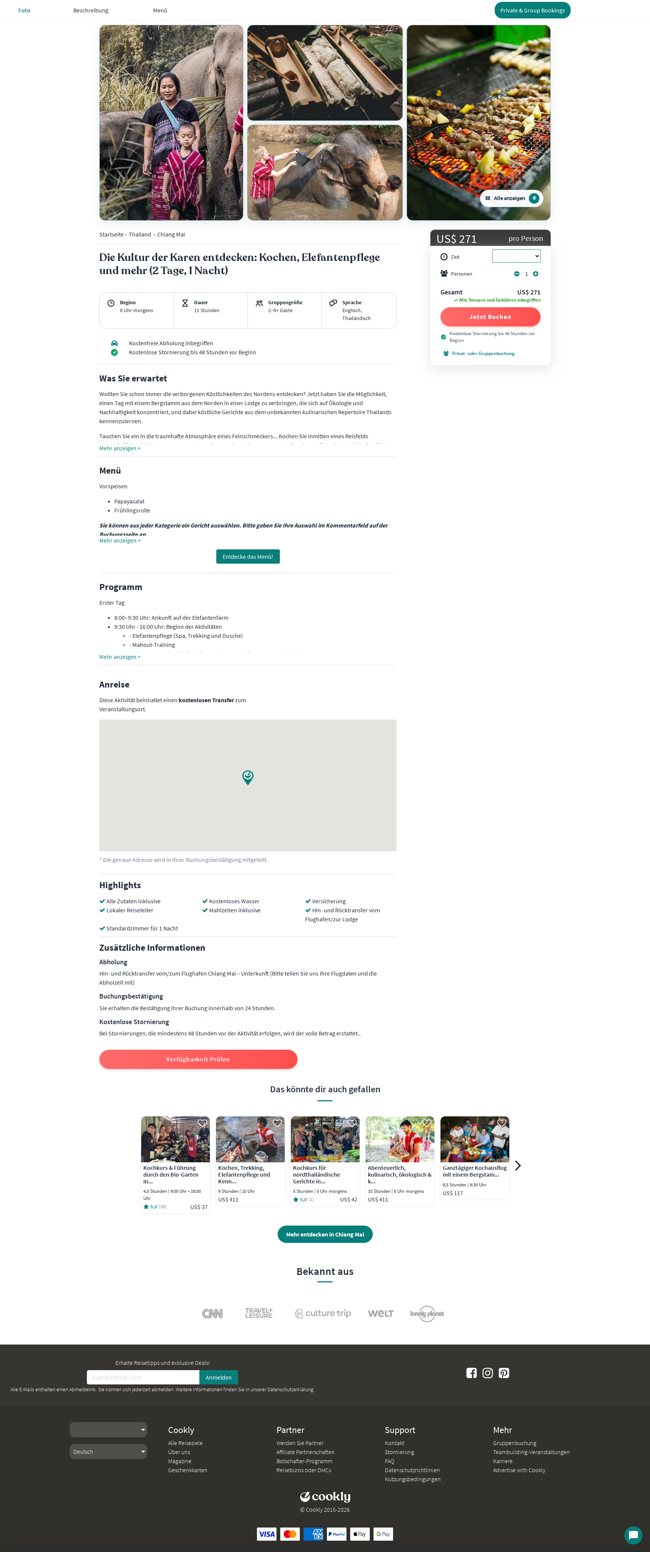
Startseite (111, 234)
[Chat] (633, 1535)
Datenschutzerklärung (290, 1389)
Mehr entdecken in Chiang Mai (325, 1234)
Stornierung (399, 1452)
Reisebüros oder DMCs (303, 1470)
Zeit (455, 256)
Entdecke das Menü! (248, 556)
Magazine (179, 1461)
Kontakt (394, 1443)
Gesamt (451, 292)
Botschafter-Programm (304, 1461)
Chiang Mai (171, 234)
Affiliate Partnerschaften (305, 1452)
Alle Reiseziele (185, 1443)
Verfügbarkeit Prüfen (198, 1059)
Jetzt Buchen (490, 317)
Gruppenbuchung (514, 1443)
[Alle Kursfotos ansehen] (171, 122)
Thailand (140, 234)
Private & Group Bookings (532, 10)
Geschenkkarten (188, 1470)
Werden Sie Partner (299, 1443)
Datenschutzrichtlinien (412, 1470)
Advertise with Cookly (519, 1470)
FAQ (389, 1461)
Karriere (503, 1461)
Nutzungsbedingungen (413, 1479)
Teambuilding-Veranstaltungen (531, 1452)
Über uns (179, 1452)
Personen (461, 273)
